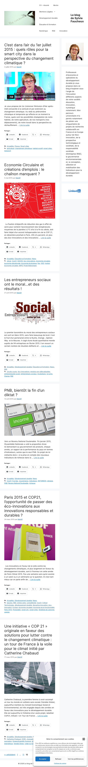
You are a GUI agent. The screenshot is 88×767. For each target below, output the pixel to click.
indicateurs (33, 481)
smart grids (34, 610)
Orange (7, 376)
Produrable (17, 610)
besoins (9, 603)
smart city (25, 610)
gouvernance (23, 481)
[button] (84, 739)
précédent (9, 755)
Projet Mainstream (30, 265)
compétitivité (31, 603)
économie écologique (29, 263)
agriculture (10, 148)
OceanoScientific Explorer (22, 741)
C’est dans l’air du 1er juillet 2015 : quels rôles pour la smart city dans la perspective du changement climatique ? (29, 54)
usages (7, 612)
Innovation (63, 31)
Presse (17, 146)
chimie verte (21, 603)
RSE (53, 31)
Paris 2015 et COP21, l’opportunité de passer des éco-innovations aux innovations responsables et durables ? (28, 506)
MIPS (21, 265)
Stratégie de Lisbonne (46, 610)
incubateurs (41, 374)
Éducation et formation (23, 259)
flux (39, 263)
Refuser (58, 759)
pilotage (50, 481)
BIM (14, 603)
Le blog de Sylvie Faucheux (77, 18)
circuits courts (12, 371)
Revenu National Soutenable (18, 483)
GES (42, 263)
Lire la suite (25, 125)
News (34, 259)
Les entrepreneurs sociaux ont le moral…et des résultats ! (27, 284)
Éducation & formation (47, 24)
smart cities (47, 148)
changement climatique (23, 148)
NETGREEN (42, 481)
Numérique (43, 31)
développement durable (23, 605)
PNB (5, 483)
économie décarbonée (12, 263)
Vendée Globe (19, 744)
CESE (24, 739)
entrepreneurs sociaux (29, 374)
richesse (32, 483)
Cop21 (14, 261)
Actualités (10, 146)
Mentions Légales (46, 12)
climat (9, 261)
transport (7, 151)
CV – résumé (44, 5)
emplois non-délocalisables (40, 371)
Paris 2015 (8, 610)
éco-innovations (29, 261)
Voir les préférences (76, 759)
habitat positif (38, 148)
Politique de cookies (60, 763)
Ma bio (55, 5)
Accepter (42, 759)
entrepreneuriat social (12, 374)
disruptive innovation (40, 605)
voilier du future (30, 744)
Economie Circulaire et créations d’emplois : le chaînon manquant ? (24, 169)
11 (23, 755)
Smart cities (24, 146)
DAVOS (20, 261)
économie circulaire (43, 261)
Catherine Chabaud (14, 739)
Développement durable (48, 18)
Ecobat (15, 607)
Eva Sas (15, 481)
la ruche (49, 374)
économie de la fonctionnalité (43, 607)
